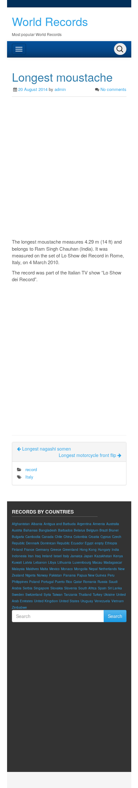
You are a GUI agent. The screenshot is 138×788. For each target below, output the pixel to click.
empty (99, 543)
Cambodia (32, 536)
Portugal (47, 581)
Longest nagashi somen (46, 448)
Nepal (93, 569)
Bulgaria (18, 536)
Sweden (18, 594)
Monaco (67, 569)
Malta (44, 569)
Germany (42, 549)
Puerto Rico (63, 581)
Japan (88, 556)
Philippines (20, 581)
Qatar (77, 581)
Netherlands (108, 569)
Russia (103, 581)
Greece (55, 549)
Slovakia (56, 588)
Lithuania (64, 562)
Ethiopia (111, 543)
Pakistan (55, 575)
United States (69, 601)
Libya (52, 562)
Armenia (99, 524)
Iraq (38, 556)
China (68, 536)
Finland (17, 549)
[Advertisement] (69, 169)
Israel (58, 556)
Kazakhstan (103, 556)
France (29, 549)
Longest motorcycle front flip (88, 455)
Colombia (80, 536)
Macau (97, 562)
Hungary (104, 549)
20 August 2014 (32, 89)
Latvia (27, 562)
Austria (17, 530)
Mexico (54, 569)
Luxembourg (82, 562)
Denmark (32, 543)
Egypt (89, 543)
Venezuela (102, 601)
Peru (111, 575)
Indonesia (19, 556)
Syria (47, 594)
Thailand (85, 594)
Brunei (113, 530)
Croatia (94, 536)
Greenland (70, 549)
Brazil (103, 530)
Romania (89, 581)
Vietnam (117, 601)
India (115, 549)
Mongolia (81, 569)
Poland (34, 581)
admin (60, 89)
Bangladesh (48, 530)
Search (115, 616)
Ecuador (77, 543)
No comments (113, 89)
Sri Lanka (115, 588)
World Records (50, 21)
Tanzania (70, 594)
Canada (48, 536)
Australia (112, 524)
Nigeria (30, 575)
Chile (58, 536)
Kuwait (17, 562)
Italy (29, 477)
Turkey (97, 594)
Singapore (41, 588)
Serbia (27, 588)
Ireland (47, 556)
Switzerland (33, 594)
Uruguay (87, 601)
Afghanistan (21, 524)
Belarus (79, 530)
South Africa (87, 588)
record (31, 469)
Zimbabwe (19, 607)
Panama (69, 575)
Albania (36, 524)
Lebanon (40, 562)
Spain (102, 588)
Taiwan (57, 594)
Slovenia (70, 588)
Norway (42, 575)
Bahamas (30, 530)
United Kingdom (46, 601)
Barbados (65, 530)
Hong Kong (88, 549)
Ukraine (109, 594)
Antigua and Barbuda (60, 524)
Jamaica (76, 556)
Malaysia (18, 569)
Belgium (92, 530)
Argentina (84, 524)
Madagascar (113, 562)
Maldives (32, 569)
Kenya (118, 556)
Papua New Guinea (91, 575)
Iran (31, 556)
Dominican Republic (55, 543)
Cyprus (105, 536)
